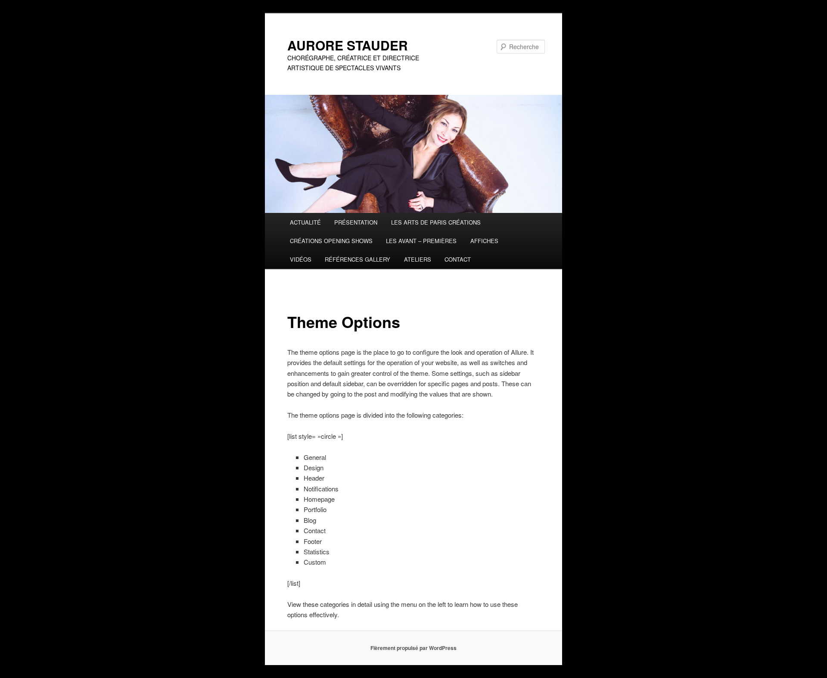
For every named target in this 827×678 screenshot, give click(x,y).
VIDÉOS (300, 259)
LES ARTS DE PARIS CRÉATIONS (436, 222)
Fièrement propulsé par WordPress (413, 648)
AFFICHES (484, 241)
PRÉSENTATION (355, 222)
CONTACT (458, 259)
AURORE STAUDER (347, 45)
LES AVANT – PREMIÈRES (421, 241)
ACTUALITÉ (305, 222)
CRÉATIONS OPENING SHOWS (331, 241)
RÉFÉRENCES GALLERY (357, 259)
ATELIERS (417, 259)
